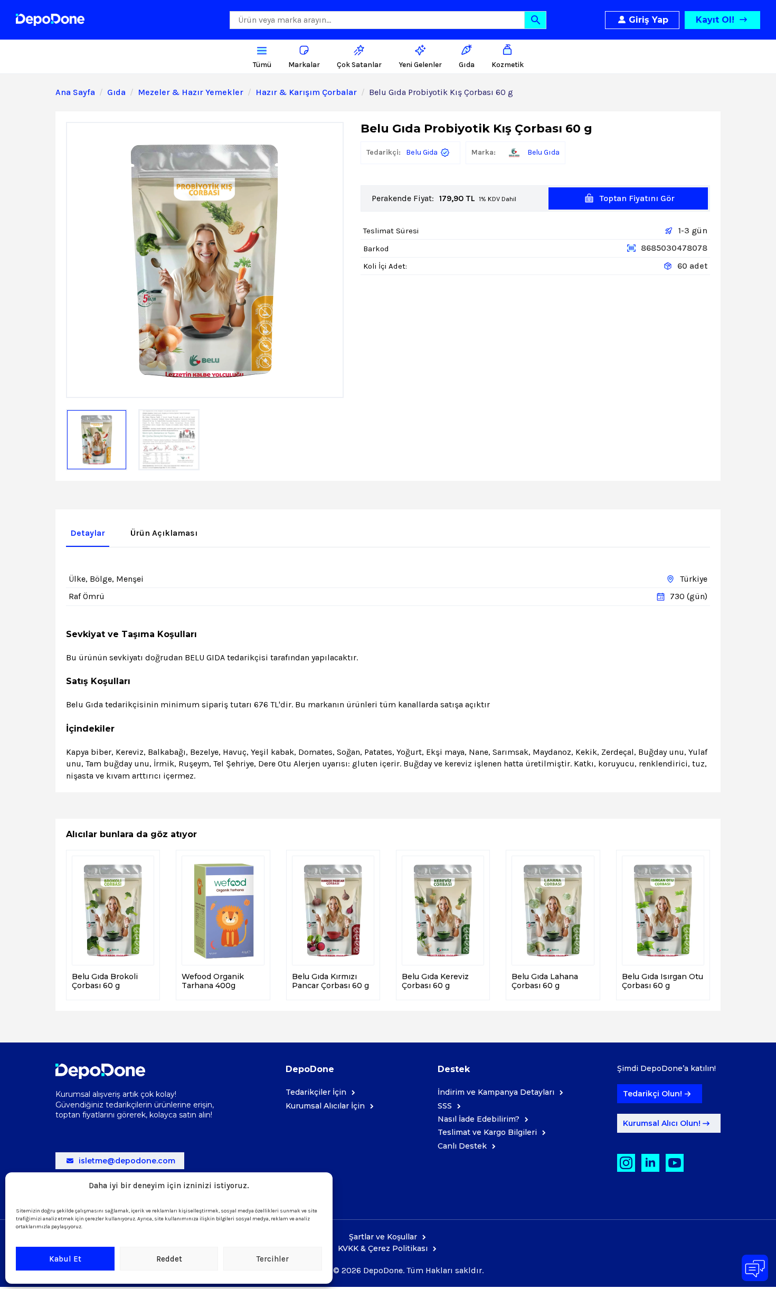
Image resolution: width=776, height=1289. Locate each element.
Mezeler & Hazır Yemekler (190, 92)
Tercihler (273, 1259)
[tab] (87, 533)
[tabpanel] (388, 671)
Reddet (169, 1259)
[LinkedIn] (650, 1163)
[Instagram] (626, 1163)
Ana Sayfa (75, 92)
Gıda (116, 92)
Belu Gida (422, 152)
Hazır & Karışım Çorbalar (306, 92)
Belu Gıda (543, 152)
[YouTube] (675, 1163)
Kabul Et (65, 1259)
